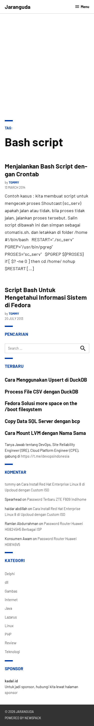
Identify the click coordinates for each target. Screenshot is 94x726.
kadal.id (11, 681)
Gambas (11, 591)
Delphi (10, 574)
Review (10, 643)
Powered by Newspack (23, 718)
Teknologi (12, 652)
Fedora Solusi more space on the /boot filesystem (41, 406)
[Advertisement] (47, 70)
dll (6, 582)
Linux (9, 626)
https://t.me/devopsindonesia (45, 456)
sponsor (11, 692)
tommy (14, 182)
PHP (8, 634)
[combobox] (47, 348)
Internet (11, 600)
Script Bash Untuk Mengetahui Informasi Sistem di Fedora (46, 297)
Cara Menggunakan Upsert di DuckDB (46, 380)
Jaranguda (17, 6)
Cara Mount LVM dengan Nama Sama (45, 433)
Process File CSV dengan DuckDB (41, 391)
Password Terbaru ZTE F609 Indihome (56, 499)
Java (8, 608)
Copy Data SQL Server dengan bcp (42, 421)
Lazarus (11, 617)
